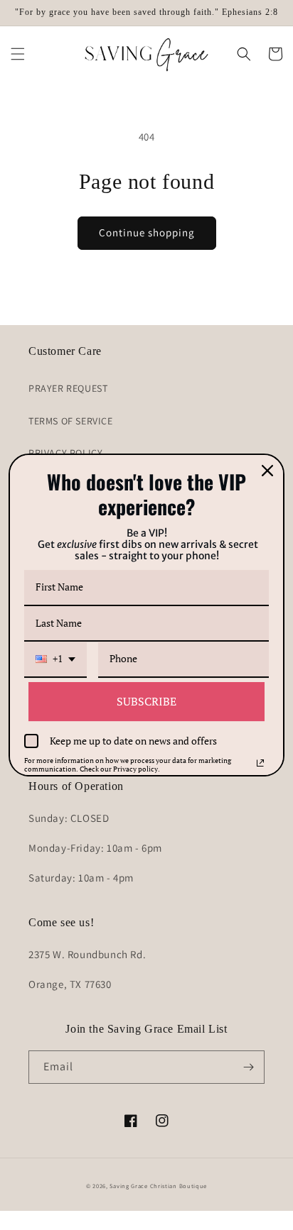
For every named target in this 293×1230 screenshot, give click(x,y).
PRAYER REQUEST (67, 388)
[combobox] (55, 660)
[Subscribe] (248, 1067)
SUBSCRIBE (146, 701)
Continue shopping (147, 232)
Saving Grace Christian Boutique (158, 1186)
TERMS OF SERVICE (70, 420)
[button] (17, 54)
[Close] (267, 471)
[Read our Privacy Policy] (260, 763)
